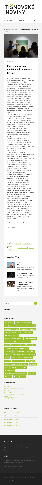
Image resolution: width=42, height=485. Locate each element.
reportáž (7, 361)
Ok (36, 303)
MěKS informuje (25, 342)
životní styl (22, 377)
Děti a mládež (31, 326)
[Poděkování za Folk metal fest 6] (11, 265)
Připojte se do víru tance (25, 273)
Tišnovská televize (9, 393)
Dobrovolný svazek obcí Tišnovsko (14, 395)
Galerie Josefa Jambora (28, 329)
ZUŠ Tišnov (8, 377)
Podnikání (8, 354)
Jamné (6, 401)
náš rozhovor (9, 348)
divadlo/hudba (9, 326)
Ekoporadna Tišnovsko (11, 329)
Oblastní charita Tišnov (21, 348)
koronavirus (8, 335)
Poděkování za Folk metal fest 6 (25, 264)
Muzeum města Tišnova (12, 342)
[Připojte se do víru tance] (11, 275)
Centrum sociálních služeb (23, 323)
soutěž (7, 364)
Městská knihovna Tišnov (12, 345)
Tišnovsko (23, 367)
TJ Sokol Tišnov (9, 370)
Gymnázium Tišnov (10, 332)
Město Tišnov (8, 387)
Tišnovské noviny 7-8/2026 (11, 413)
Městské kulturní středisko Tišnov (14, 389)
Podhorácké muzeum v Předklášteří (23, 351)
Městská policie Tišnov (28, 345)
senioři (22, 361)
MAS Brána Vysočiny (30, 338)
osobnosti (8, 351)
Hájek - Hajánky (8, 399)
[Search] (35, 20)
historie (20, 332)
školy (15, 377)
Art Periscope (9, 323)
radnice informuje (17, 358)
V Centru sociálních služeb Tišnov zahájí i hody (25, 283)
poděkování (16, 354)
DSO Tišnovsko (20, 326)
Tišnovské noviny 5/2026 (11, 419)
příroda (7, 358)
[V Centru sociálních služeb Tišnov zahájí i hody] (11, 284)
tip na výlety (14, 367)
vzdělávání (32, 374)
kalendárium (28, 332)
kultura (16, 242)
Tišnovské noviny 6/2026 (11, 416)
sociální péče (30, 361)
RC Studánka (28, 358)
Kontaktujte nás (8, 481)
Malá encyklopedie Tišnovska (13, 338)
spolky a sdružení (16, 364)
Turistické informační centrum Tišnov (15, 374)
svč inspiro (32, 364)
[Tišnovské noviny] (19, 14)
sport (25, 364)
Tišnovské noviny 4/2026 (11, 422)
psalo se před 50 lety (28, 354)
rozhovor (15, 361)
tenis (6, 367)
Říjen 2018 (11, 61)
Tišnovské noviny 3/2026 (11, 425)
